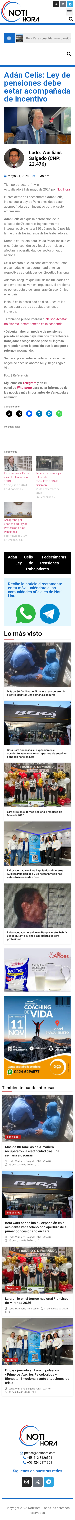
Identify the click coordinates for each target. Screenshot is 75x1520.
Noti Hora (63, 189)
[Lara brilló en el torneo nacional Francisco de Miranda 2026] (37, 785)
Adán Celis (20, 557)
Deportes (13, 1288)
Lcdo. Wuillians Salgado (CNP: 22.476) (29, 1161)
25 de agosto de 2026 (20, 1240)
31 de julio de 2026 (19, 1392)
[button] (69, 11)
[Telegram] (70, 4)
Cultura (11, 1359)
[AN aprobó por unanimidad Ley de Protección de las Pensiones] (18, 510)
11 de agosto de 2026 (56, 1308)
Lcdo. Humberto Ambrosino (23, 1308)
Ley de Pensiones (37, 563)
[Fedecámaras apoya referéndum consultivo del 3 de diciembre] (49, 463)
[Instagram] (56, 4)
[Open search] (71, 18)
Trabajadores (37, 569)
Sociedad (13, 1136)
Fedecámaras (54, 557)
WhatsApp (24, 388)
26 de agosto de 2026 (20, 1164)
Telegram (29, 383)
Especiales (13, 1212)
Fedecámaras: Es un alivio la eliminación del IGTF (16, 477)
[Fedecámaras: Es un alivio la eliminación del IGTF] (18, 463)
